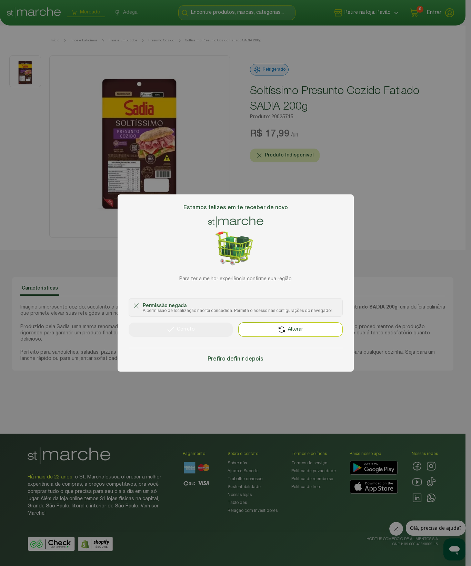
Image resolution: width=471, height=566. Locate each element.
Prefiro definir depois (235, 359)
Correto (186, 329)
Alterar (295, 329)
